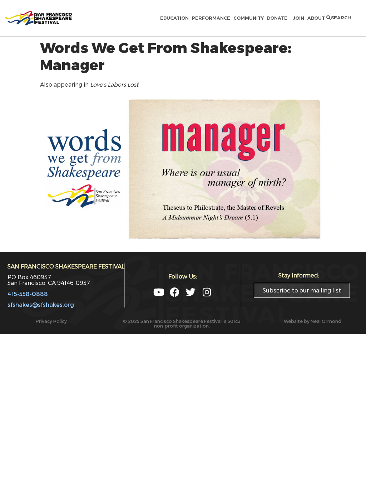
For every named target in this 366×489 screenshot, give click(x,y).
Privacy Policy (51, 321)
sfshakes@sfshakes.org (41, 304)
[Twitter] (191, 292)
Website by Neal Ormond (312, 321)
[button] (338, 18)
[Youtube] (158, 292)
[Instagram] (207, 292)
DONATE (278, 18)
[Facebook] (174, 292)
